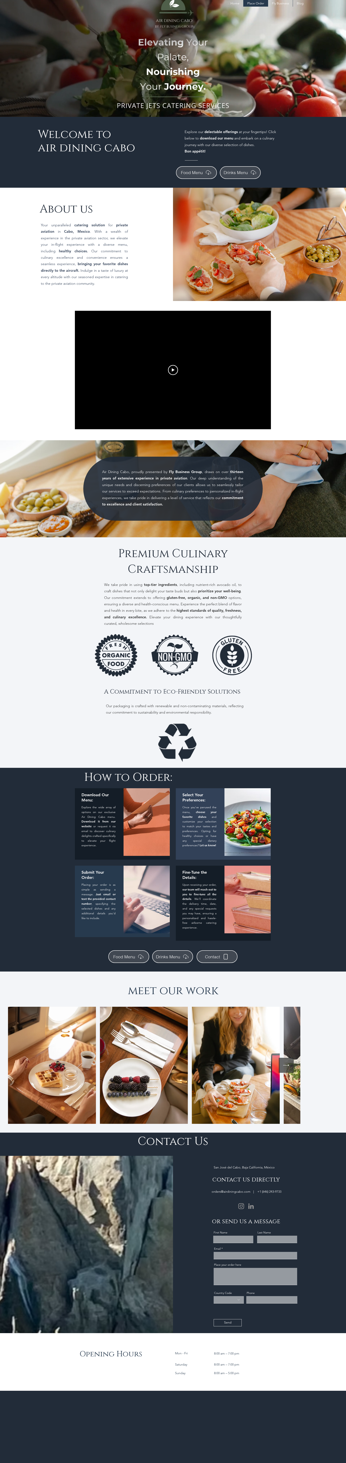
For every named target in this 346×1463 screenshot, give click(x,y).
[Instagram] (241, 1206)
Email (217, 1248)
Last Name (264, 1232)
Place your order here (227, 1264)
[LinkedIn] (251, 1206)
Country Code (223, 1293)
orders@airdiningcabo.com (231, 1191)
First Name (220, 1232)
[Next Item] (325, 1065)
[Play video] (173, 370)
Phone (251, 1293)
